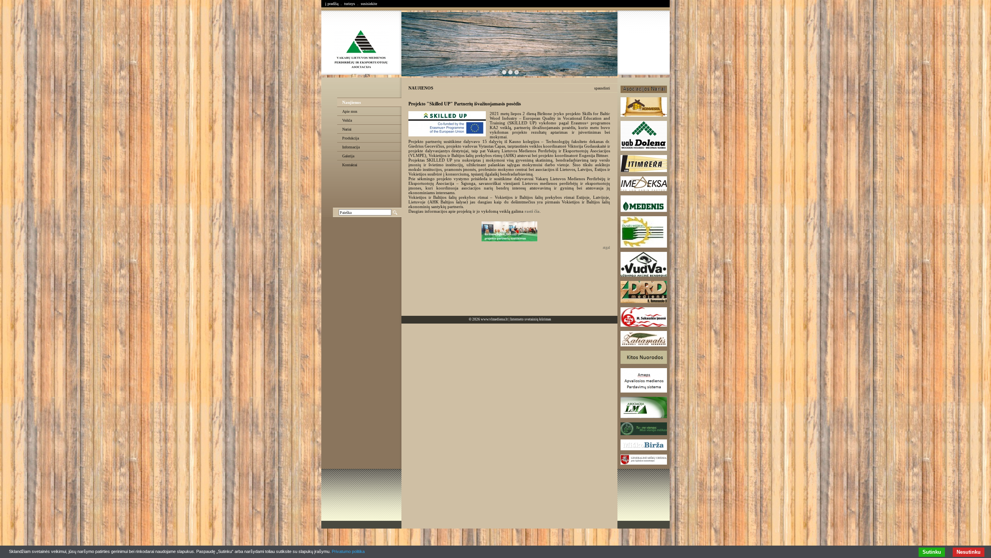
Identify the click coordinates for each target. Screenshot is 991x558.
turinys (349, 4)
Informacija (351, 147)
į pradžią (331, 4)
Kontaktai (349, 165)
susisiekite (369, 4)
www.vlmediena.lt (494, 319)
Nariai (346, 129)
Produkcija (350, 138)
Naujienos (351, 102)
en (367, 75)
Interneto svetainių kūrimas (530, 319)
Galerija (348, 156)
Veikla (347, 120)
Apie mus (349, 111)
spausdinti (602, 88)
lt (354, 75)
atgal (606, 247)
